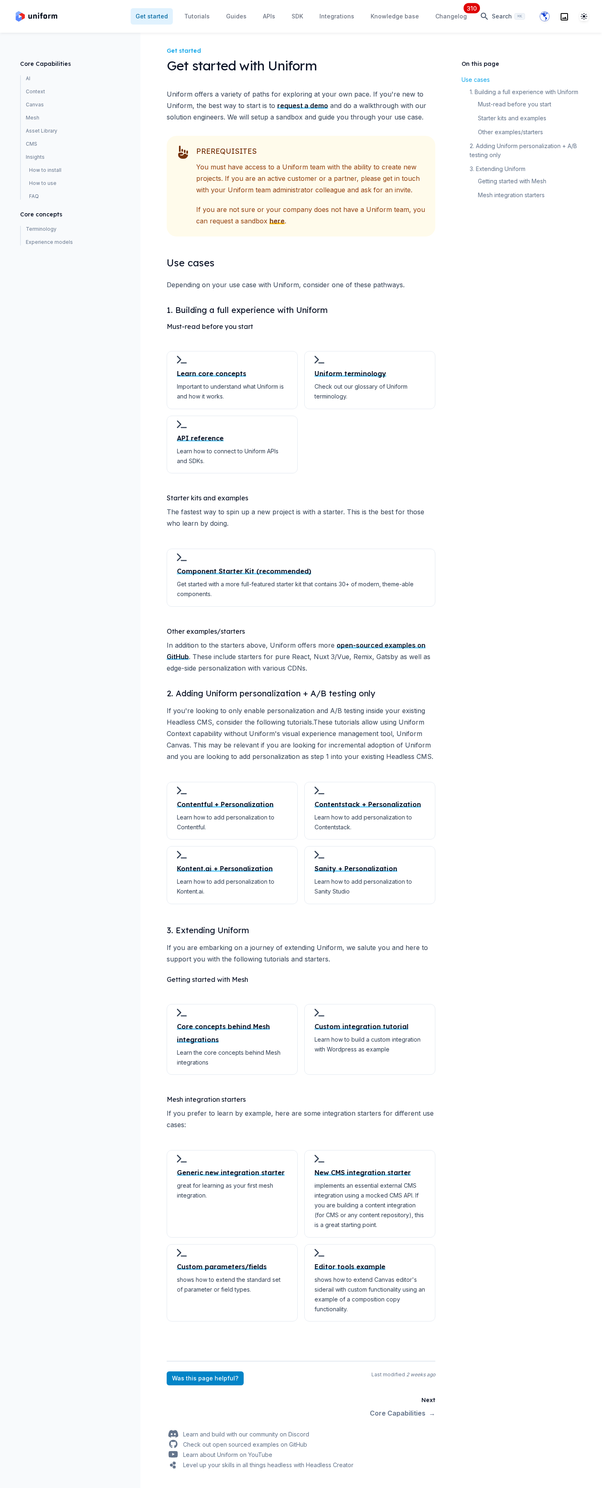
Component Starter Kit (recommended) (244, 571)
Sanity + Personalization (356, 868)
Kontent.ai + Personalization (225, 868)
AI (28, 78)
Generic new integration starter (231, 1172)
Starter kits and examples (512, 118)
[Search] (564, 16)
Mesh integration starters (511, 194)
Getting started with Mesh (512, 181)
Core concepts (41, 214)
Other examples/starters (510, 131)
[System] (584, 16)
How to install (45, 170)
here (277, 221)
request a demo (302, 105)
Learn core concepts (211, 373)
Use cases (476, 79)
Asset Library (41, 131)
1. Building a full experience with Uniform (524, 91)
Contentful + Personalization (225, 804)
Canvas (35, 104)
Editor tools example (350, 1267)
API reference (200, 438)
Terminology (41, 229)
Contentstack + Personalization (368, 804)
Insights (35, 157)
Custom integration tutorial (361, 1026)
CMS (31, 144)
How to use (43, 183)
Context (35, 91)
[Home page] (36, 16)
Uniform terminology (350, 373)
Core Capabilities (45, 64)
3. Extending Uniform (497, 168)
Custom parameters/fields (222, 1267)
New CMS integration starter (363, 1172)
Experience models (49, 242)
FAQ (34, 196)
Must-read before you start (514, 104)
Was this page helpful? (205, 1378)
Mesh (32, 118)
